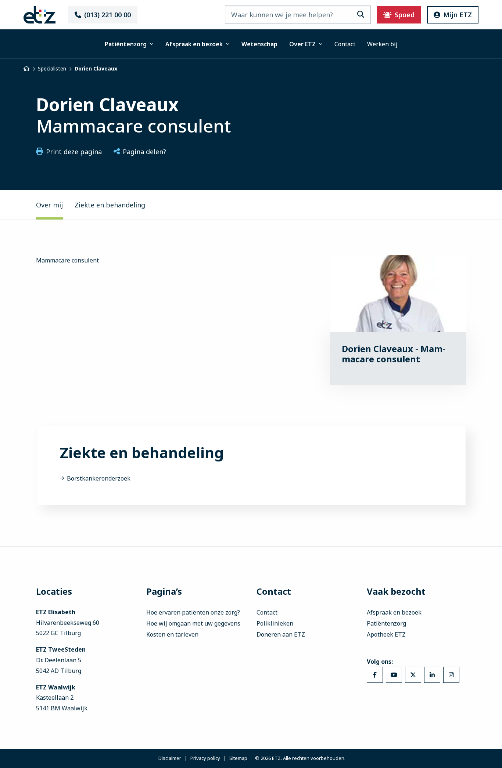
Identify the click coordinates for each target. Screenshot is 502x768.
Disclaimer (169, 758)
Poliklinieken (275, 623)
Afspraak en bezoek (194, 44)
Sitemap (238, 758)
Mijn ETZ (457, 14)
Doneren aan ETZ (281, 634)
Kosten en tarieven (172, 634)
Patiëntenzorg (126, 44)
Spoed (405, 14)
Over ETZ (302, 44)
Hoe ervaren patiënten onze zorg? (193, 612)
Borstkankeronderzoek (98, 478)
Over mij (49, 204)
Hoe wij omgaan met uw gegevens (193, 623)
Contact (344, 44)
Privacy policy (205, 758)
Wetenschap (259, 44)
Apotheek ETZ (386, 634)
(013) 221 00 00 (107, 14)
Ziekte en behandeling (110, 204)
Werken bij (382, 44)
